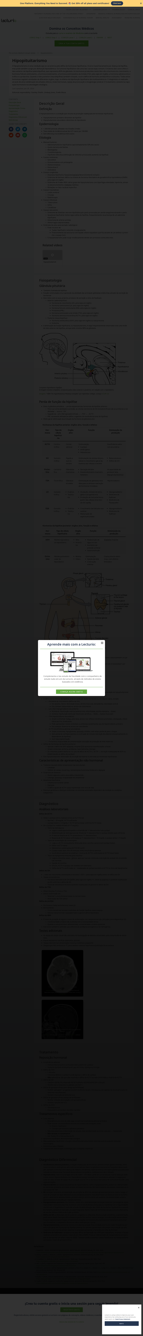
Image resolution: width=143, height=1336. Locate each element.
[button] (102, 643)
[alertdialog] (71, 3)
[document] (71, 668)
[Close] (138, 1307)
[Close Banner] (141, 3)
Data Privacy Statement (122, 1319)
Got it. (121, 1323)
